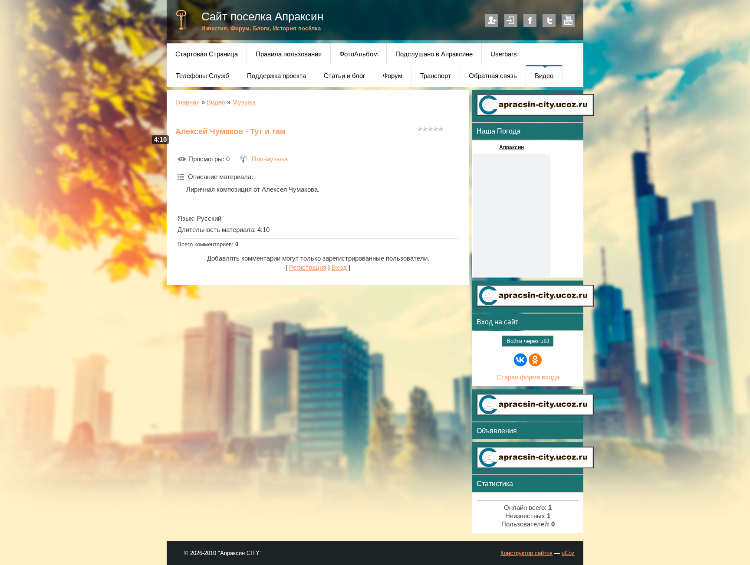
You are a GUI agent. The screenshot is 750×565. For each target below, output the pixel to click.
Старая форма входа (528, 377)
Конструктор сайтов (526, 553)
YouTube (568, 20)
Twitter (549, 20)
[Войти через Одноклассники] (535, 359)
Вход (510, 20)
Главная (187, 102)
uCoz (568, 553)
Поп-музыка (270, 159)
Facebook (529, 20)
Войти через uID (528, 341)
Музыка (244, 102)
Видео (216, 102)
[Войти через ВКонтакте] (520, 359)
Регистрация (491, 20)
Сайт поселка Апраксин (262, 16)
